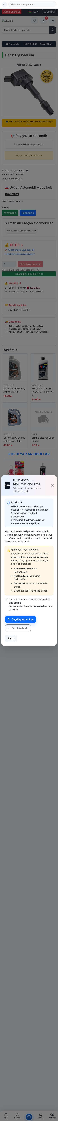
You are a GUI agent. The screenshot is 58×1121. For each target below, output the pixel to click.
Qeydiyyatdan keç (22, 619)
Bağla (11, 638)
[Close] (52, 485)
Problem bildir (19, 628)
